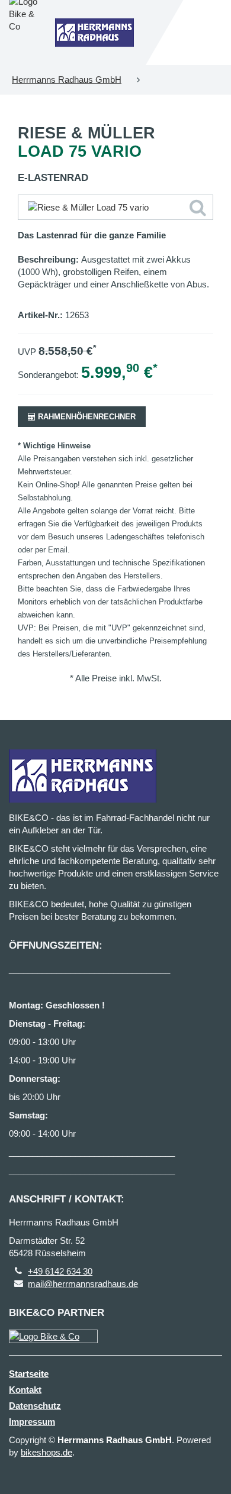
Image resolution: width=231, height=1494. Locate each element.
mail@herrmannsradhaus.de (83, 1284)
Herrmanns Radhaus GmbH (66, 80)
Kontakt (25, 1390)
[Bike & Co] (53, 1336)
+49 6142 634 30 (60, 1271)
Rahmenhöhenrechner (86, 416)
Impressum (32, 1422)
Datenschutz (35, 1406)
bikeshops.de (46, 1452)
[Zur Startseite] (94, 32)
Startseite (29, 1374)
